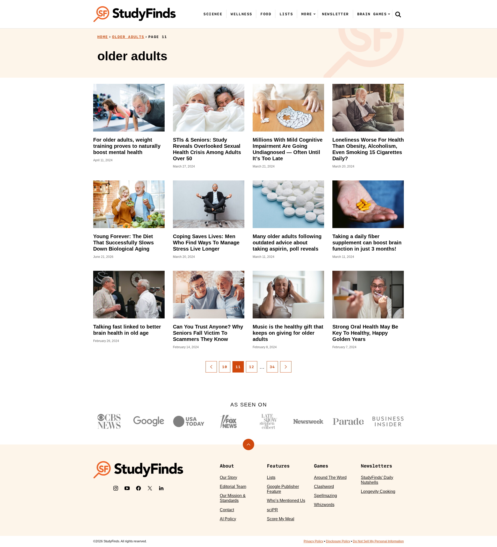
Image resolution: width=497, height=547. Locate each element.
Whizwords (324, 504)
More (306, 14)
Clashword (324, 486)
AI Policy (228, 519)
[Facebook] (138, 488)
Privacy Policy (313, 541)
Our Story (228, 477)
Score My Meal (280, 519)
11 (238, 367)
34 (272, 367)
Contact (227, 510)
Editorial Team (233, 486)
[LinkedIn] (161, 488)
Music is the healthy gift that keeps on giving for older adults (288, 333)
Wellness (241, 14)
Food (265, 14)
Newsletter (335, 14)
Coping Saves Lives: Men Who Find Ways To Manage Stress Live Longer (206, 243)
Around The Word (330, 477)
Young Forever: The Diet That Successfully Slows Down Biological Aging (123, 243)
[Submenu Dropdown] (314, 14)
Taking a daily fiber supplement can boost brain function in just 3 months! (366, 243)
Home (102, 37)
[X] (150, 488)
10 (225, 367)
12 (251, 367)
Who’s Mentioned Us (286, 500)
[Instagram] (115, 488)
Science (212, 14)
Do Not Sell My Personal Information (378, 541)
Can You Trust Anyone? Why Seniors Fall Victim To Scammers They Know (208, 333)
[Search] (398, 14)
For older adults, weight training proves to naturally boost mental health (126, 146)
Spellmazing (325, 495)
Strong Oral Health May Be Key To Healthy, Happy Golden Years (365, 333)
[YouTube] (127, 488)
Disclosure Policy (338, 541)
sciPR (272, 510)
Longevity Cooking (378, 491)
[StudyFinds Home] (134, 14)
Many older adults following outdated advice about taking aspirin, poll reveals (287, 243)
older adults (128, 37)
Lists (286, 14)
